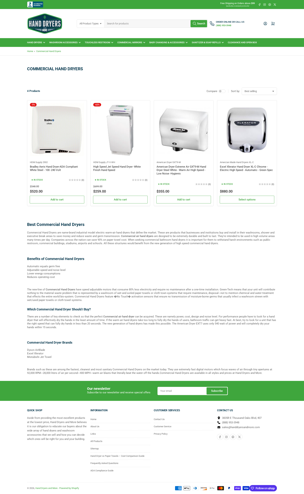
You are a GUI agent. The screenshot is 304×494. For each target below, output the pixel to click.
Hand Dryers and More (46, 488)
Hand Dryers (34, 42)
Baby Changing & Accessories (167, 42)
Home (30, 51)
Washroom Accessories (63, 42)
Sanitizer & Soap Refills (206, 42)
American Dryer (164, 162)
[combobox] (156, 24)
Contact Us (159, 419)
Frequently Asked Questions (104, 463)
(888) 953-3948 (230, 422)
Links (93, 434)
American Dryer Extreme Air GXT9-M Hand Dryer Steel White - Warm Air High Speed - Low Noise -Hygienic (181, 170)
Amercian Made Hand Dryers (234, 162)
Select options (247, 199)
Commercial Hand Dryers (48, 51)
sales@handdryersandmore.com (241, 427)
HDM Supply (36, 162)
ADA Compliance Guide (101, 470)
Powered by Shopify (69, 488)
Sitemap (94, 448)
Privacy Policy (160, 434)
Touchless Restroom (97, 42)
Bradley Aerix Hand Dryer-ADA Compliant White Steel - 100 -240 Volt (54, 168)
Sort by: (235, 91)
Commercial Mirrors (129, 42)
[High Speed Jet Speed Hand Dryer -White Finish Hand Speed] (120, 130)
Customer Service (162, 426)
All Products (96, 441)
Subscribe (217, 390)
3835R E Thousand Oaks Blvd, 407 (242, 418)
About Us (94, 426)
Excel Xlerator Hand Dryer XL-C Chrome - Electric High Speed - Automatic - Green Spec (246, 168)
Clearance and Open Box (242, 42)
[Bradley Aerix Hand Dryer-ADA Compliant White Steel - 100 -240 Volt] (57, 130)
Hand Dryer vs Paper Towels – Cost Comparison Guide (117, 456)
